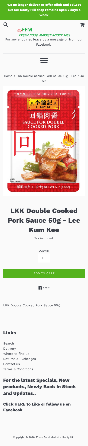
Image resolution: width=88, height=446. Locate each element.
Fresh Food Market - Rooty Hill (55, 437)
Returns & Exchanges (19, 359)
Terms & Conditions (18, 369)
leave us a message (48, 39)
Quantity (44, 250)
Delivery (9, 349)
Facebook (43, 44)
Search (8, 343)
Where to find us (16, 354)
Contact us (11, 364)
